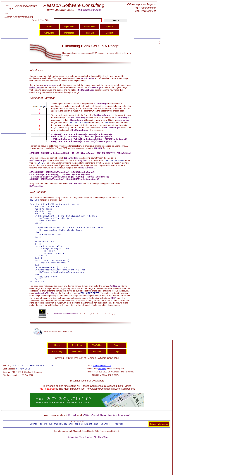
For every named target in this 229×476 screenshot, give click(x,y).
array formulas (87, 78)
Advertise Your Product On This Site (88, 437)
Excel (72, 415)
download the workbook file (66, 314)
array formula (123, 120)
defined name (35, 87)
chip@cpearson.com (89, 10)
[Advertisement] (13, 86)
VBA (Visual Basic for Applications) (106, 415)
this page (102, 369)
